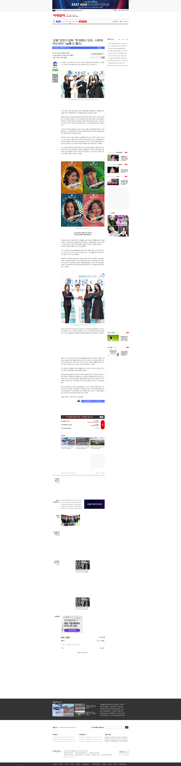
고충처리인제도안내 (96, 764)
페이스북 (53, 75)
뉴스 (119, 39)
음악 (73, 21)
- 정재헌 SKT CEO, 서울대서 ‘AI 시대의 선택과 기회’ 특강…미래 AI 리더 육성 (64, 741)
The (126, 21)
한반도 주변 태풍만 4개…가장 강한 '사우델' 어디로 (111, 711)
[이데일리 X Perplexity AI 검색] (78, 48)
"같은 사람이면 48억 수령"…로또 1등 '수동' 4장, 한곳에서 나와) (74, 500)
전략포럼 (113, 737)
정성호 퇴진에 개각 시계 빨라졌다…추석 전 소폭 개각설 (112, 713)
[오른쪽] (79, 515)
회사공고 (61, 764)
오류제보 (109, 764)
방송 (70, 21)
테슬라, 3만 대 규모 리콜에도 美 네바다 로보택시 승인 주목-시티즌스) (75, 508)
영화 (77, 21)
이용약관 (77, 764)
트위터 (56, 75)
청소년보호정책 (86, 764)
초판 (124, 10)
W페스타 (118, 737)
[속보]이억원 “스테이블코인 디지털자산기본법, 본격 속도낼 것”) (74, 504)
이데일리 (66, 15)
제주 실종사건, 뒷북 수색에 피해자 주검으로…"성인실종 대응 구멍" (115, 708)
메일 (53, 78)
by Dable (57, 535)
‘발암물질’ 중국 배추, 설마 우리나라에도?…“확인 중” (111, 704)
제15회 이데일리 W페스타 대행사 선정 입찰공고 (69, 727)
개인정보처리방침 (122, 764)
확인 (127, 727)
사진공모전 (124, 737)
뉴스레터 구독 (97, 473)
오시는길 (66, 764)
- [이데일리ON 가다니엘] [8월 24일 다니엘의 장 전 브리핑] (90, 737)
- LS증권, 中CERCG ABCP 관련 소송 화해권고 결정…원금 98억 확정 (64, 739)
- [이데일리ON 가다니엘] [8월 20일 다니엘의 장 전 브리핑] (90, 741)
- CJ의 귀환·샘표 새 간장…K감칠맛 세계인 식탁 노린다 (63, 737)
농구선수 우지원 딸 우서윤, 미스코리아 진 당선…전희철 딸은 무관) (75, 502)
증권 (123, 39)
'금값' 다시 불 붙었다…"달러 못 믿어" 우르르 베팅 (111, 706)
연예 (67, 21)
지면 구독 (102, 473)
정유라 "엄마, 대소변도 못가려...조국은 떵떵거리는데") (72, 506)
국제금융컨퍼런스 (114, 740)
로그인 (127, 10)
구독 (119, 10)
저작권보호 (104, 764)
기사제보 (115, 764)
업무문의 (72, 764)
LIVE (54, 10)
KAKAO (53, 81)
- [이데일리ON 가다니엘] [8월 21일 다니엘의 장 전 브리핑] (90, 739)
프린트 (56, 78)
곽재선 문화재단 (123, 740)
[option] (79, 10)
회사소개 (55, 764)
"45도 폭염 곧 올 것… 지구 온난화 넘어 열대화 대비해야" (112, 715)
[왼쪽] (78, 515)
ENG (116, 10)
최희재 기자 (55, 67)
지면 (122, 10)
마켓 (121, 21)
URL (56, 81)
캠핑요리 (107, 740)
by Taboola (57, 482)
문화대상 (107, 737)
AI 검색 (58, 21)
